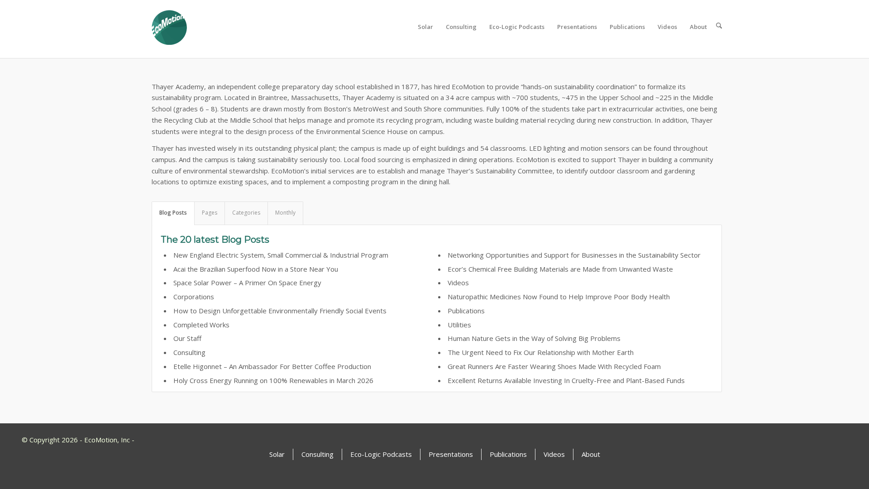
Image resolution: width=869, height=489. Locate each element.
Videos (458, 282)
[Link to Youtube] (808, 439)
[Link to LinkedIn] (837, 439)
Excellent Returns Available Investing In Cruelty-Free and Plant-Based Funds (566, 380)
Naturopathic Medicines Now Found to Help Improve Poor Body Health (559, 296)
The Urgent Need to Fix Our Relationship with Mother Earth (541, 352)
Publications (466, 310)
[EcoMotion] (169, 27)
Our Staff (187, 338)
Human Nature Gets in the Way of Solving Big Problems (534, 338)
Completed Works (201, 324)
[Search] (716, 27)
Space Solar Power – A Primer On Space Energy (247, 282)
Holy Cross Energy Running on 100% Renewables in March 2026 (273, 380)
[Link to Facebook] (822, 439)
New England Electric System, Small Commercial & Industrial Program (280, 254)
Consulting (189, 352)
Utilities (459, 324)
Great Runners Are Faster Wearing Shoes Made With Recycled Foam (554, 366)
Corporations (193, 296)
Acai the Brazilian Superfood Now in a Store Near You (255, 268)
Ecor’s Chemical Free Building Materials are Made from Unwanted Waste (560, 268)
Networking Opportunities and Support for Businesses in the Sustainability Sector (574, 254)
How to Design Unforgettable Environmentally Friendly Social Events (280, 310)
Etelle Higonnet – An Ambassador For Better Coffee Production (272, 366)
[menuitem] (423, 27)
